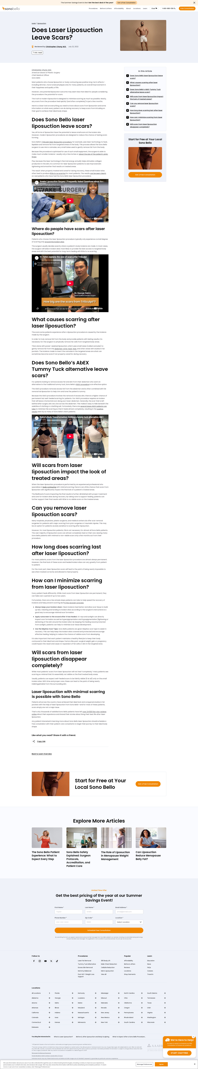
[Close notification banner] (194, 2)
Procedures (93, 8)
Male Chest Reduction (109, 964)
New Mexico (105, 1017)
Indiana (57, 1013)
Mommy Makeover (84, 971)
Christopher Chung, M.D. (56, 46)
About (128, 8)
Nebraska (104, 1003)
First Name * (59, 907)
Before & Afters (106, 8)
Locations (137, 8)
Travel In (150, 974)
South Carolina (129, 1022)
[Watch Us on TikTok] (57, 961)
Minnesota (81, 1022)
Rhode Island (128, 1017)
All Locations (36, 993)
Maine (80, 1003)
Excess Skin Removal (85, 967)
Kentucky (81, 993)
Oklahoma (128, 1003)
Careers (150, 971)
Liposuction (41, 23)
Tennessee (151, 998)
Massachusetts (83, 1013)
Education (150, 961)
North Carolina (129, 993)
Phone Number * (61, 918)
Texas (149, 1003)
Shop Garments (130, 974)
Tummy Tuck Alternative (87, 964)
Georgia (58, 998)
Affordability (119, 8)
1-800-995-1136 (168, 8)
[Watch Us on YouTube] (45, 961)
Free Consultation (187, 8)
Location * (119, 918)
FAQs (149, 967)
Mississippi (104, 993)
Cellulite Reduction (108, 967)
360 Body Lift (105, 961)
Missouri (104, 998)
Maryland (81, 1008)
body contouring (49, 487)
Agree (161, 1064)
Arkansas (35, 1008)
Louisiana (81, 998)
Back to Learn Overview (42, 754)
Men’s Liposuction (107, 971)
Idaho (57, 1003)
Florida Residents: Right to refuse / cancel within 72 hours (47, 1056)
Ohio (126, 998)
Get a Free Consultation (145, 175)
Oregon (127, 1008)
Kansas (57, 1022)
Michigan (81, 1017)
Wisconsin (150, 1022)
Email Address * (121, 907)
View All (103, 974)
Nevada (104, 1008)
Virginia (149, 1013)
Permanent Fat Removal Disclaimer (41, 1053)
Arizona (34, 1003)
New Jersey (105, 1013)
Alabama (35, 998)
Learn (145, 8)
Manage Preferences (144, 1064)
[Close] (194, 1064)
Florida (57, 993)
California (35, 1013)
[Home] (11, 8)
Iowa (56, 1017)
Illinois (57, 1008)
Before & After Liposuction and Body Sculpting (92, 1037)
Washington (151, 1017)
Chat (153, 8)
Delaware (35, 1027)
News (149, 964)
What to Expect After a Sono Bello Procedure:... (129, 1037)
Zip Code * (89, 918)
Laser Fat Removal (84, 961)
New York (104, 1022)
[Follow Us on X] (51, 961)
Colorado (35, 1017)
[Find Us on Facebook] (34, 961)
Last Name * (89, 907)
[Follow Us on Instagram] (40, 961)
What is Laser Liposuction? (63, 1037)
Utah (149, 1008)
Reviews (127, 967)
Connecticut (36, 1022)
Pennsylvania (129, 1013)
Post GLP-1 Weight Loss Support (86, 975)
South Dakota (152, 993)
